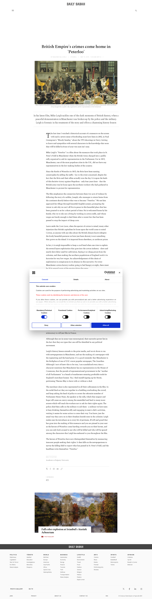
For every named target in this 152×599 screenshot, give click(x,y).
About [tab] (107, 279)
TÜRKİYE (30, 555)
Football (113, 557)
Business (64, 555)
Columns (130, 557)
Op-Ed (129, 560)
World (46, 555)
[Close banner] (119, 272)
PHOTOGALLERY (49, 536)
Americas (46, 562)
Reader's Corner (132, 562)
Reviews (96, 570)
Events (96, 562)
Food (78, 565)
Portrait (96, 565)
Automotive (63, 557)
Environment (80, 560)
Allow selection (76, 325)
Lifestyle (81, 555)
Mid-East (45, 557)
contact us (83, 596)
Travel (79, 562)
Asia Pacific (46, 565)
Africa (45, 567)
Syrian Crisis (46, 570)
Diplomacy (13, 557)
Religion (79, 572)
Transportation (64, 574)
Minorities (29, 565)
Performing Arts (98, 567)
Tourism (62, 567)
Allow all (106, 325)
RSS (107, 596)
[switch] (65, 317)
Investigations (31, 562)
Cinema (96, 557)
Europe (45, 560)
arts (47, 480)
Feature (79, 577)
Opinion (130, 555)
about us (58, 596)
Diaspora (29, 567)
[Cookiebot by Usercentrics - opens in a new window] (106, 272)
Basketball (114, 560)
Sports (114, 555)
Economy (63, 560)
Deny (46, 325)
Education (29, 560)
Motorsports (114, 562)
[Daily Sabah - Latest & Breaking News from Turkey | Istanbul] (76, 4)
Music (95, 560)
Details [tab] (76, 279)
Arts (96, 555)
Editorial (129, 565)
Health (79, 557)
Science (79, 570)
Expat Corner (81, 579)
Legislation (13, 560)
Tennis (112, 565)
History (79, 574)
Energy (62, 562)
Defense (62, 572)
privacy (33, 596)
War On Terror (14, 562)
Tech (61, 570)
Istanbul (29, 557)
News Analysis (14, 567)
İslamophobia (47, 572)
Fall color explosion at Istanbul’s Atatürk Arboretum (64, 531)
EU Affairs (13, 565)
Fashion (79, 567)
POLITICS (13, 555)
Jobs (11, 596)
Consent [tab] (45, 279)
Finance (62, 565)
